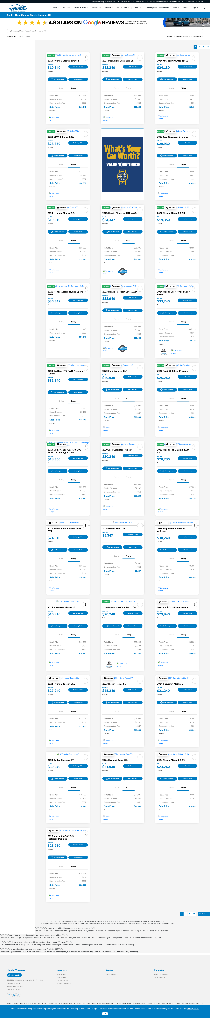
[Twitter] (18, 995)
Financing (159, 969)
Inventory (62, 969)
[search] (204, 8)
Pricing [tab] (73, 88)
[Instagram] (13, 995)
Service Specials (111, 974)
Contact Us (15, 975)
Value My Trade (78, 79)
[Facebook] (9, 995)
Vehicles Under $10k (64, 984)
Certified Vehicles (62, 981)
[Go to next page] (203, 47)
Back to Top (204, 914)
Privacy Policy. (193, 1008)
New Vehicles (61, 974)
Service (109, 969)
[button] (57, 79)
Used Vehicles (61, 977)
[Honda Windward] (26, 7)
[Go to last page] (207, 47)
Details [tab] (61, 88)
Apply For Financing (161, 974)
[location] (150, 2)
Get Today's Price (78, 67)
